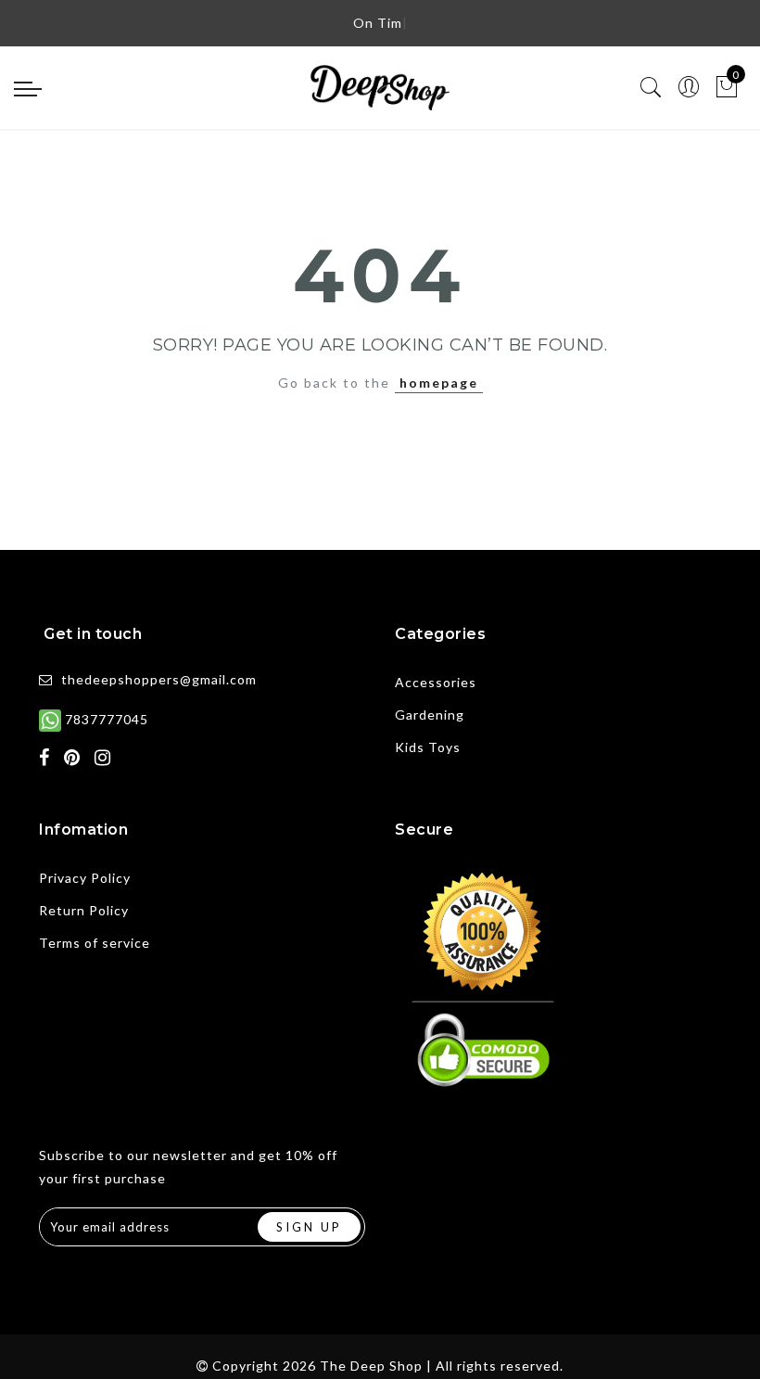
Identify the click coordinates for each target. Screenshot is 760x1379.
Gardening (429, 714)
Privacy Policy (85, 878)
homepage (438, 382)
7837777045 (104, 719)
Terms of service (94, 943)
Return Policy (84, 910)
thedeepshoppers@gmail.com (159, 679)
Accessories (435, 682)
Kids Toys (428, 747)
